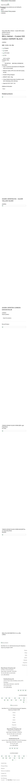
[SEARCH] (26, 4)
